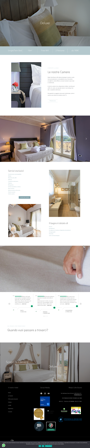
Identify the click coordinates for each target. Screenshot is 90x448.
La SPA (9, 405)
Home (9, 392)
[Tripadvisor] (48, 393)
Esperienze (10, 408)
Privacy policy (48, 446)
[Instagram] (45, 393)
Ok (39, 446)
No (43, 446)
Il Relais (10, 402)
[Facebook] (41, 393)
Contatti (10, 411)
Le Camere (10, 395)
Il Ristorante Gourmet (13, 399)
